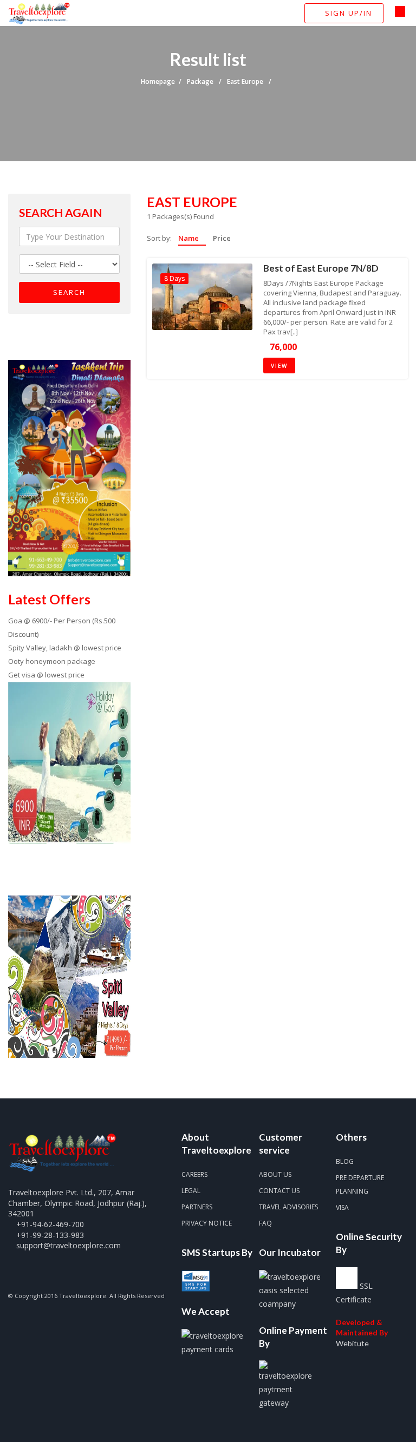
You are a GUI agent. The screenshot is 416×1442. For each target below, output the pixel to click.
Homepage (158, 81)
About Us (275, 1174)
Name (189, 238)
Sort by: (159, 238)
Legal (190, 1190)
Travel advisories (288, 1206)
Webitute (352, 1343)
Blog (345, 1161)
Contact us (279, 1190)
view (279, 366)
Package (201, 81)
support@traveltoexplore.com (68, 1245)
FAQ (265, 1223)
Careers (194, 1174)
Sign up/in (347, 13)
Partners (196, 1206)
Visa (342, 1207)
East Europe (246, 81)
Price (222, 238)
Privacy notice (206, 1223)
